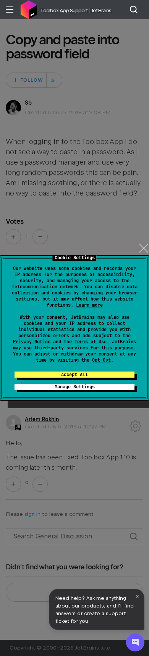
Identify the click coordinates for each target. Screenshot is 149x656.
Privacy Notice (31, 342)
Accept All (74, 375)
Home (28, 9)
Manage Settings (75, 387)
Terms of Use (90, 342)
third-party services (61, 348)
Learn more (89, 305)
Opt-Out (101, 360)
